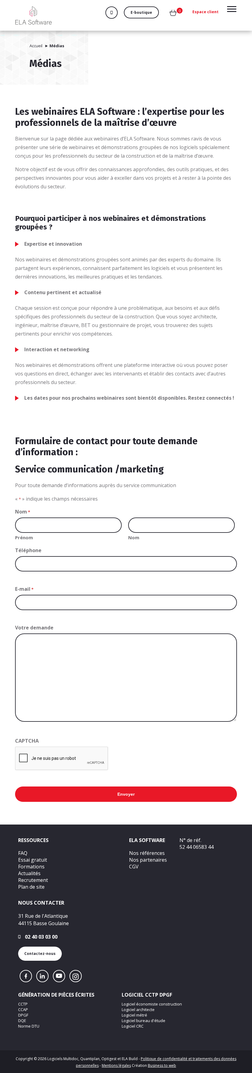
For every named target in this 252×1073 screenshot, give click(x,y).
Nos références (147, 853)
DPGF (23, 1015)
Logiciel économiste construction (152, 1004)
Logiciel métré (134, 1015)
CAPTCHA (27, 740)
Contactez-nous (40, 953)
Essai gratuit (32, 859)
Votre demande (34, 627)
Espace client (205, 11)
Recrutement (33, 880)
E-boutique (141, 12)
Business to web (162, 1065)
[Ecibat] (33, 15)
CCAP (23, 1009)
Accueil (36, 45)
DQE (22, 1020)
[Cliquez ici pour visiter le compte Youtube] (59, 976)
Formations (31, 866)
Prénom (24, 537)
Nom (133, 537)
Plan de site (31, 886)
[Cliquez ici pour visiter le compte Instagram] (75, 976)
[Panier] (173, 14)
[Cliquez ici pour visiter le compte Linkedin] (42, 976)
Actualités (29, 873)
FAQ (22, 853)
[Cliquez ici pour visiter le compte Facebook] (26, 976)
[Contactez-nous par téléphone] (114, 12)
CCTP (23, 1004)
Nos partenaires (148, 859)
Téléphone (28, 550)
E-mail (24, 589)
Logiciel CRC (133, 1026)
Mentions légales (116, 1065)
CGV (134, 866)
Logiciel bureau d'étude (143, 1020)
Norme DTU (28, 1026)
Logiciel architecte (138, 1009)
